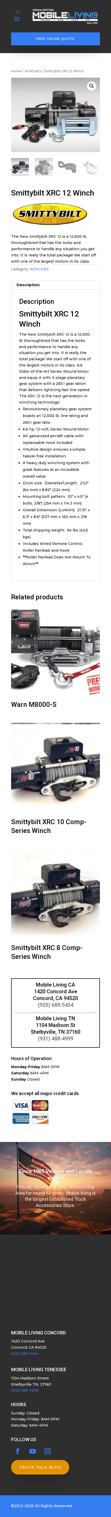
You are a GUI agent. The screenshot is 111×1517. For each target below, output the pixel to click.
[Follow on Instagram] (47, 1451)
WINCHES (33, 71)
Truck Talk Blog (40, 1467)
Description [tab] (28, 285)
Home (16, 71)
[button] (91, 86)
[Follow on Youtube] (32, 1451)
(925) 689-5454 (55, 1005)
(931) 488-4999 (55, 1039)
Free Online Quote (55, 39)
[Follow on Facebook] (17, 1451)
